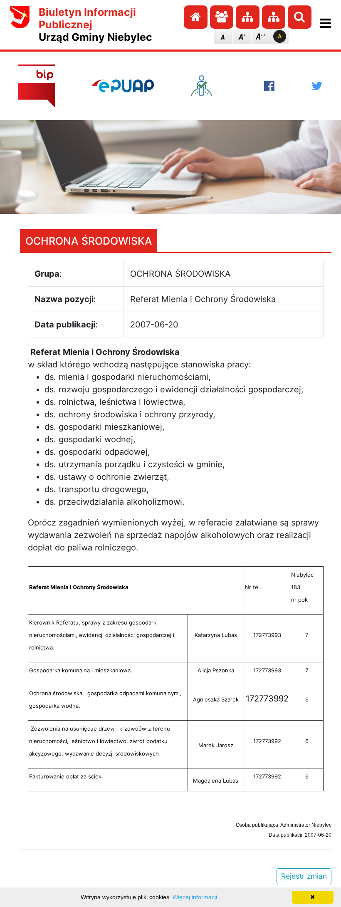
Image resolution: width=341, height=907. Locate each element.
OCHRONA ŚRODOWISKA (88, 241)
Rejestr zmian (304, 876)
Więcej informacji (195, 897)
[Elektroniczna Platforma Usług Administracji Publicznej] (122, 85)
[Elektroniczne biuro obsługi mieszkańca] (209, 85)
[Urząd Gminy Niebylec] (19, 24)
